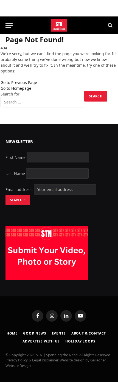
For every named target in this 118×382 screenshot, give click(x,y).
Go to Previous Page (19, 82)
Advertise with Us (41, 341)
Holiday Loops (80, 341)
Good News (34, 333)
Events (59, 333)
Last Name (15, 173)
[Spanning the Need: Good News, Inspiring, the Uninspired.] (59, 25)
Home (12, 333)
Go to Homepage (16, 88)
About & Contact (88, 333)
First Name (15, 157)
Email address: (19, 189)
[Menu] (9, 25)
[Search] (110, 25)
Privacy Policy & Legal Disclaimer (31, 360)
